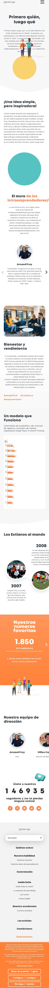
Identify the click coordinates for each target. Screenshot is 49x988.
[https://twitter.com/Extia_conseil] (32, 808)
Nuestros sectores (24, 860)
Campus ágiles (24, 899)
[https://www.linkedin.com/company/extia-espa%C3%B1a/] (25, 808)
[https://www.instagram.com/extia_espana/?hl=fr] (18, 808)
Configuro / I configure (24, 978)
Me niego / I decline (24, 984)
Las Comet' (24, 894)
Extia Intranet (24, 937)
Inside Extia (24, 882)
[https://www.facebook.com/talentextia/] (11, 808)
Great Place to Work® (24, 886)
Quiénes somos (24, 848)
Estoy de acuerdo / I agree (24, 971)
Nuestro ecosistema (24, 906)
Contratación (24, 872)
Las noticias (24, 921)
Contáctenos (24, 929)
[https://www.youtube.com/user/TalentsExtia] (38, 808)
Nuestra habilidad (24, 856)
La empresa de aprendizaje (24, 890)
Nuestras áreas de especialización (24, 864)
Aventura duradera (24, 911)
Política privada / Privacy (24, 965)
